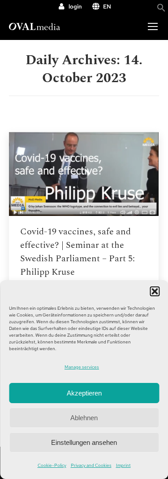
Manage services (82, 367)
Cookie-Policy (52, 465)
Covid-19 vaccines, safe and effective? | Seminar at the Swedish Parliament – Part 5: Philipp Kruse (77, 252)
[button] (154, 291)
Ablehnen (84, 418)
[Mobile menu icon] (152, 26)
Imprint (123, 465)
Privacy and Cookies (91, 465)
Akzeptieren (84, 393)
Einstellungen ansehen (84, 442)
